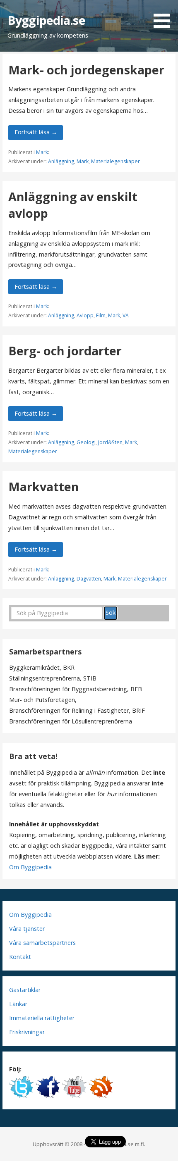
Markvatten (43, 486)
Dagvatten (89, 578)
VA (126, 315)
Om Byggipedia (30, 867)
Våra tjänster (27, 929)
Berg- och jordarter (65, 351)
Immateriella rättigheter (42, 1018)
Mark (42, 152)
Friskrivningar (27, 1032)
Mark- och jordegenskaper (86, 70)
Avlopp (85, 315)
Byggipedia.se (46, 20)
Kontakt (20, 957)
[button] (165, 15)
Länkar (18, 1004)
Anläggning (61, 161)
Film (101, 315)
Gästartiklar (25, 990)
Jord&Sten (110, 442)
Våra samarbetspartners (42, 943)
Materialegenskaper (115, 161)
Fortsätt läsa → (35, 132)
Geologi (86, 442)
